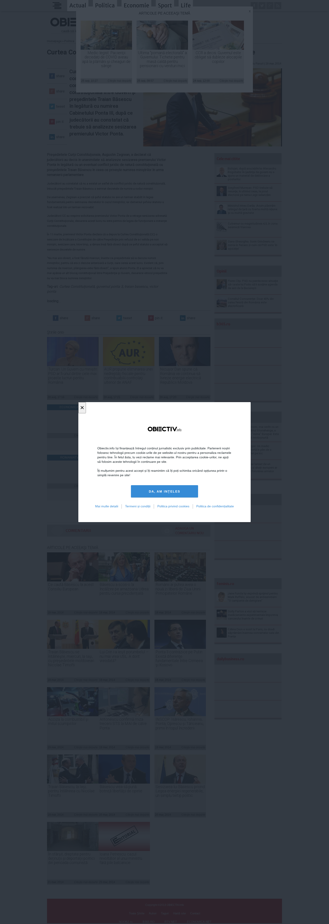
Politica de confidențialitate (215, 506)
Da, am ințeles (164, 491)
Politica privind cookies (173, 506)
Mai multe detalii (106, 506)
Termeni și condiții (137, 506)
